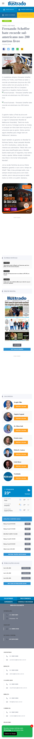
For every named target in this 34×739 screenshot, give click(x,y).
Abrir (27, 523)
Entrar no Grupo (10, 733)
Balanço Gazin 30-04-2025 (9, 544)
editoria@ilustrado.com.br (17, 674)
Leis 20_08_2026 (7, 578)
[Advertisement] (17, 236)
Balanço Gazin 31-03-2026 (9, 528)
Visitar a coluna (21, 406)
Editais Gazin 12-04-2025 (9, 549)
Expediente (8, 602)
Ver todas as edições (17, 349)
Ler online (17, 345)
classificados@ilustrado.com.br (18, 688)
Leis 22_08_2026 (7, 568)
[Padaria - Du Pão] (17, 198)
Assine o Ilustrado (10, 15)
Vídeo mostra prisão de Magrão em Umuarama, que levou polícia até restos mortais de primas (16, 266)
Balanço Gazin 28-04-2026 (9, 523)
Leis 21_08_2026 (7, 573)
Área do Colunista (17, 605)
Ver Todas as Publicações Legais (17, 583)
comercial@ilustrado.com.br (17, 716)
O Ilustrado (8, 598)
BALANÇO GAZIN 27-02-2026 (10, 533)
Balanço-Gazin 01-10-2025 (9, 538)
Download (26, 568)
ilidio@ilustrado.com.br (16, 702)
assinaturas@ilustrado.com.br (18, 660)
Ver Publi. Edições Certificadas (17, 554)
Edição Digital (10, 9)
